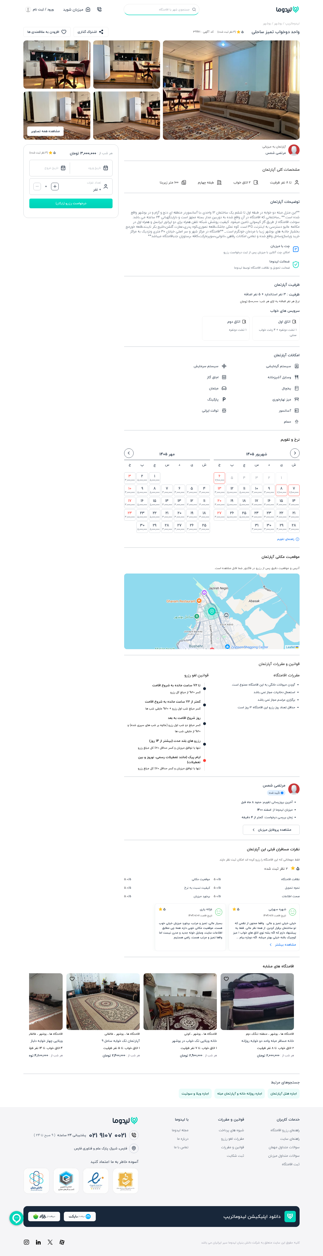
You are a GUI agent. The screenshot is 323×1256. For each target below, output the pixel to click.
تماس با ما (181, 1147)
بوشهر (278, 23)
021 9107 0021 (107, 1135)
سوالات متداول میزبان (284, 1155)
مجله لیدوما (180, 1130)
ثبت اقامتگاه (291, 1164)
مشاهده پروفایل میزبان (274, 830)
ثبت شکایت (235, 1155)
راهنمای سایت (290, 1138)
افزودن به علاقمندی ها (43, 32)
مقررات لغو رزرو (232, 1138)
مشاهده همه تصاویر (45, 131)
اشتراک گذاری (87, 32)
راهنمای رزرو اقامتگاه (285, 1130)
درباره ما (182, 1138)
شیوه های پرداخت (231, 1130)
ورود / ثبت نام (43, 9)
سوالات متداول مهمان (284, 1147)
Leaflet (291, 647)
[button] (211, 611)
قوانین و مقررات (232, 1147)
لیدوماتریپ (292, 23)
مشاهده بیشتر (285, 944)
